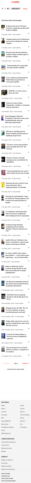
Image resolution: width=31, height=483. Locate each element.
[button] (2, 8)
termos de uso (5, 476)
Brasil (3, 408)
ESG (2, 418)
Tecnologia (23, 427)
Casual (22, 405)
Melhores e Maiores (7, 460)
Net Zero (22, 421)
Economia (4, 415)
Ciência (22, 408)
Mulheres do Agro (6, 448)
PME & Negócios (6, 433)
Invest (3, 430)
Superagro (4, 463)
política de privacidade (8, 481)
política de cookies (7, 478)
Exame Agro (5, 424)
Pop (21, 424)
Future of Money (25, 415)
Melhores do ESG (6, 466)
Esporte (22, 412)
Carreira (3, 412)
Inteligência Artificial (7, 427)
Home (3, 405)
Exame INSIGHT (6, 421)
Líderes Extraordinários (8, 442)
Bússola (3, 451)
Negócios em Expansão (8, 469)
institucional (5, 473)
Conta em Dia (5, 445)
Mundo (22, 418)
